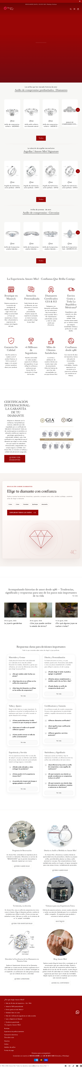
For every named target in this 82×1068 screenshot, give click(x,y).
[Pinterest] (81, 1066)
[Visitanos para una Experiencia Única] (60, 889)
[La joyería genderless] (15, 610)
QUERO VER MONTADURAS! (21, 923)
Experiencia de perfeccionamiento (14, 1031)
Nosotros (7, 1041)
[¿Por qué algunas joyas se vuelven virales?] (66, 610)
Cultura (6, 1044)
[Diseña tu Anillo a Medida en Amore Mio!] (60, 834)
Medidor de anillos (9, 1047)
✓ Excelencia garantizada (11, 1022)
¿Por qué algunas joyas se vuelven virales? (66, 625)
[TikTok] (73, 1066)
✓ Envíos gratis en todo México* (14, 1010)
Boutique (54, 4)
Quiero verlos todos (60, 75)
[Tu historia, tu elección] (22, 889)
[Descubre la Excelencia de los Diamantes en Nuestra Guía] (22, 942)
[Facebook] (65, 1066)
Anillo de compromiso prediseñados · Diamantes (41, 90)
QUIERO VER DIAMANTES (14, 458)
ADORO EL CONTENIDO (60, 983)
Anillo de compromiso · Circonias (41, 212)
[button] (12, 121)
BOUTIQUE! (60, 921)
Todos (41, 138)
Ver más (23, 696)
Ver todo (75, 596)
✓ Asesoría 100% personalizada (13, 1006)
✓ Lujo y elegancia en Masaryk (13, 1019)
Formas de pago (9, 1050)
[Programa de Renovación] (22, 834)
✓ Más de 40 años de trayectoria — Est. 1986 (17, 1003)
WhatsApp (49, 4)
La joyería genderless (13, 623)
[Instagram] (69, 1066)
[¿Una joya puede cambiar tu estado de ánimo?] (41, 610)
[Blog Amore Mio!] (60, 942)
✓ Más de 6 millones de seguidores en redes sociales (20, 1016)
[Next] (78, 110)
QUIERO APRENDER (21, 979)
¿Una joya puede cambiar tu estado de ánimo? (40, 625)
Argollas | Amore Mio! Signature (41, 151)
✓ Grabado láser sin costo (12, 1013)
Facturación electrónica (11, 1035)
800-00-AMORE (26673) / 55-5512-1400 (35, 4)
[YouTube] (77, 1066)
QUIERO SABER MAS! (22, 866)
